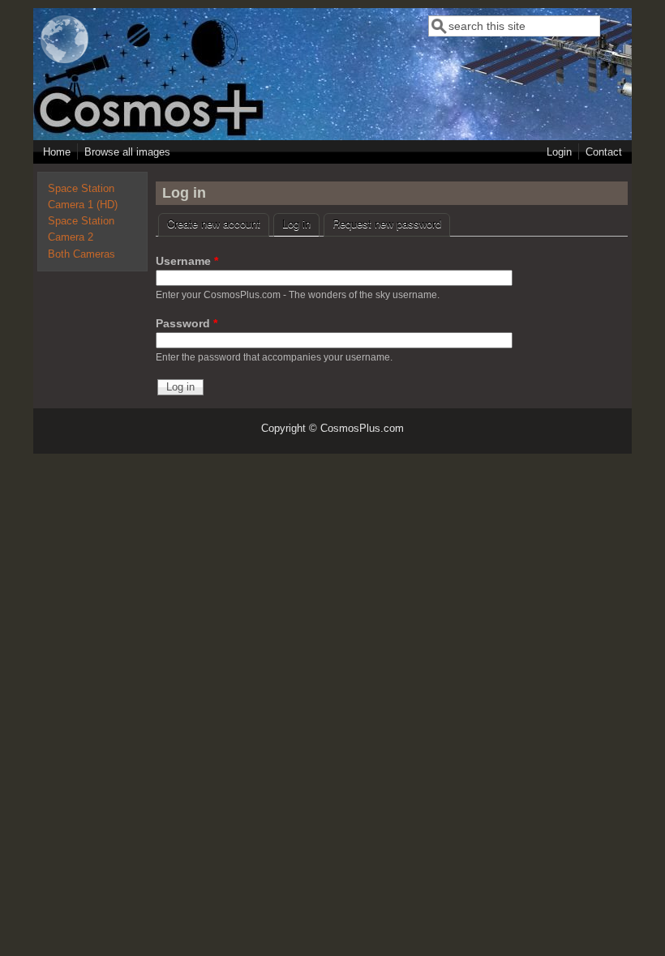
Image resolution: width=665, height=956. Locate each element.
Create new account (213, 223)
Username (187, 260)
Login (559, 152)
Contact (604, 152)
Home (57, 152)
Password (186, 323)
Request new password (386, 223)
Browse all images (127, 152)
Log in (301, 223)
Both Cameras (81, 254)
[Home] (65, 59)
